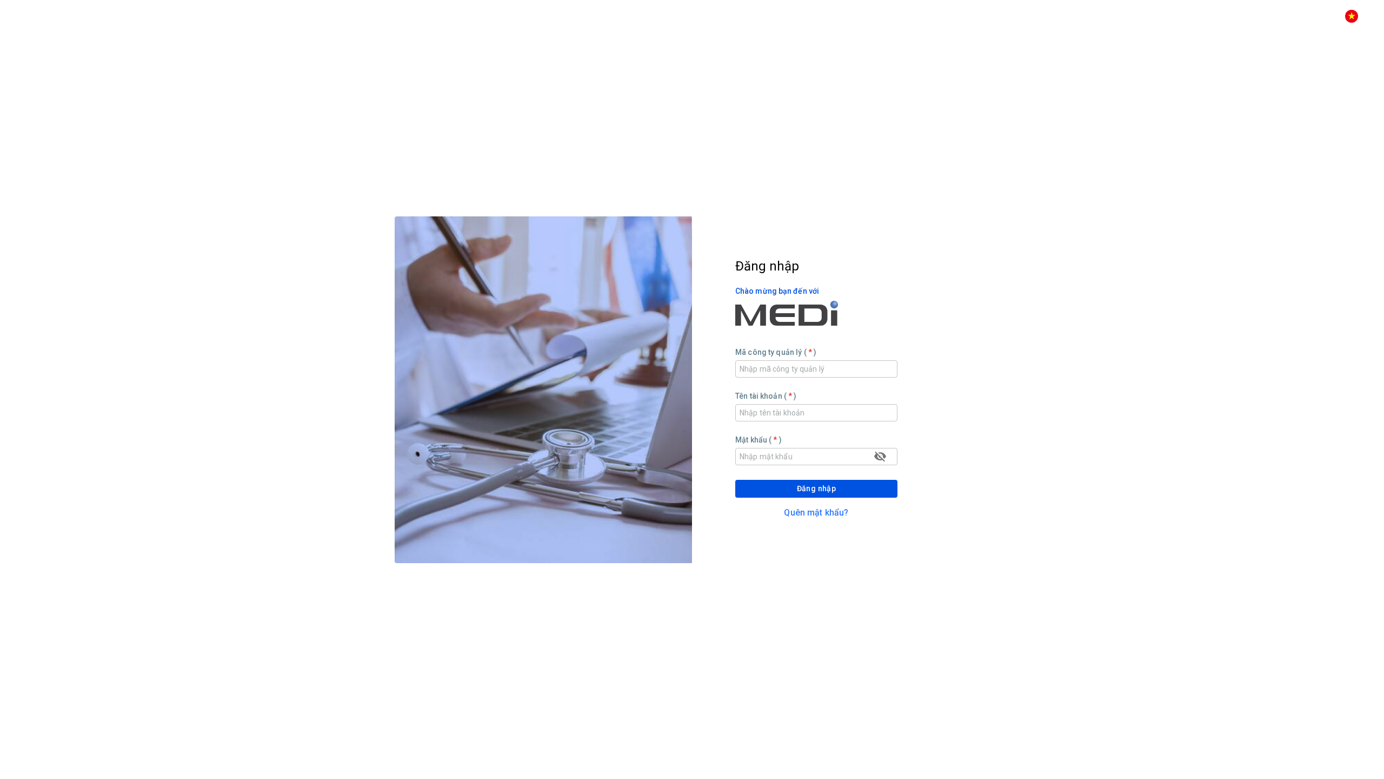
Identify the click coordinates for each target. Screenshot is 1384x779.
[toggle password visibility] (880, 456)
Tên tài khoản (763, 396)
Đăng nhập (816, 488)
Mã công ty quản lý (773, 352)
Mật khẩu (756, 440)
